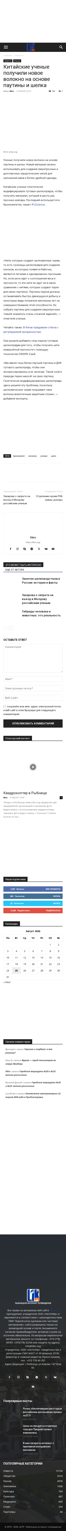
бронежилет (19, 456)
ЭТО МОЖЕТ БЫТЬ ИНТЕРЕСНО (23, 565)
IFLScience (38, 204)
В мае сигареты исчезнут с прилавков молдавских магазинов (38, 1446)
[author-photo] (33, 532)
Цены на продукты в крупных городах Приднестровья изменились (40, 1429)
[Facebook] (6, 98)
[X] (22, 98)
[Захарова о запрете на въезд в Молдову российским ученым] (11, 599)
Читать (56, 896)
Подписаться (53, 910)
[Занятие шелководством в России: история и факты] (11, 583)
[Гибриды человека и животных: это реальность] (11, 615)
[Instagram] (19, 549)
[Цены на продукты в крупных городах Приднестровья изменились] (11, 1430)
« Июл (6, 982)
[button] (5, 47)
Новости (19, 55)
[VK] (14, 98)
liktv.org (54, 1310)
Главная (7, 55)
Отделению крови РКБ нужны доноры (49, 498)
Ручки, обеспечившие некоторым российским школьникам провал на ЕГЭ (42, 1412)
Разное (17, 61)
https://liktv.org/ (33, 542)
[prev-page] (5, 628)
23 (58, 964)
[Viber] (38, 98)
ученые (43, 456)
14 (41, 957)
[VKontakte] (47, 549)
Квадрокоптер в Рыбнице (25, 793)
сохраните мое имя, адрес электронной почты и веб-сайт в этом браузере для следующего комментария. (32, 710)
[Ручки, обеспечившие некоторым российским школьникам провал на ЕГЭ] (11, 1413)
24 (7, 970)
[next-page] (11, 628)
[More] (53, 98)
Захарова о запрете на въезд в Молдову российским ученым (16, 500)
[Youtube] (54, 549)
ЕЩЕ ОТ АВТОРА (14, 569)
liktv (12, 91)
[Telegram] (30, 98)
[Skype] (26, 549)
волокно (33, 456)
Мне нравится (53, 889)
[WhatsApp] (45, 98)
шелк (53, 456)
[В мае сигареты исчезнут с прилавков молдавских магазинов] (11, 1447)
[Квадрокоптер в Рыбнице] (33, 767)
